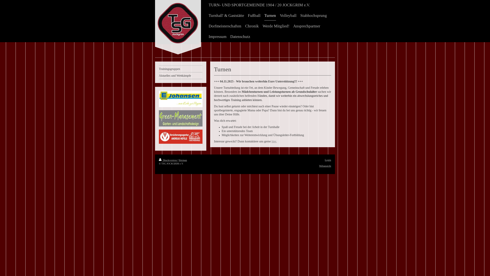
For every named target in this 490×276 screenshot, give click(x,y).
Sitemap (183, 160)
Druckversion (169, 160)
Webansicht (325, 165)
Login (328, 160)
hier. (274, 141)
